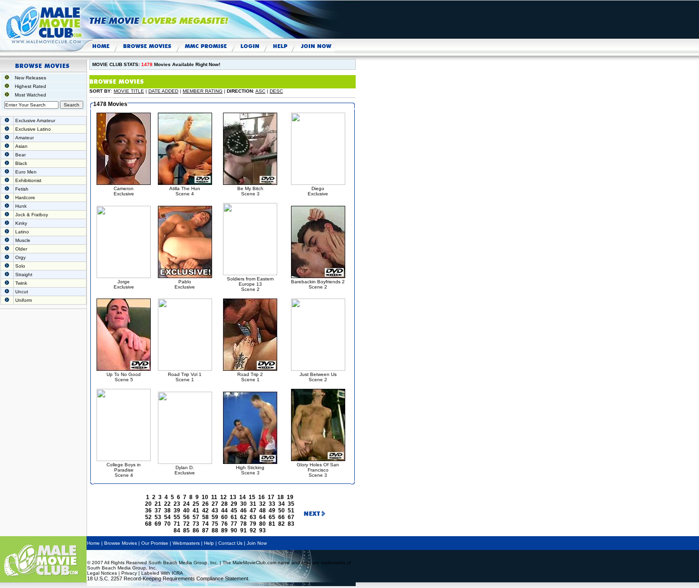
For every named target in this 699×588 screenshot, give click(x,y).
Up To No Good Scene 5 (124, 377)
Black (21, 163)
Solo (20, 266)
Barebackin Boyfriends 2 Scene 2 (318, 284)
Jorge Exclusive (124, 284)
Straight (23, 274)
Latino (22, 231)
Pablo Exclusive (185, 284)
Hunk (21, 206)
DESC (276, 91)
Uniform (23, 300)
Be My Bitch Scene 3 (250, 191)
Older (21, 248)
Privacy (129, 573)
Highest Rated (30, 86)
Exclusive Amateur (35, 120)
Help (209, 543)
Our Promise (154, 543)
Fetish (22, 189)
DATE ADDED (163, 91)
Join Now (257, 543)
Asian (21, 146)
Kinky (21, 223)
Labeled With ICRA (162, 573)
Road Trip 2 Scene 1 (250, 377)
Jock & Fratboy (31, 214)
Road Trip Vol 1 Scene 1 (185, 377)
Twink (21, 283)
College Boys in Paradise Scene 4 (124, 470)
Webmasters (186, 543)
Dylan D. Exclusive (185, 470)
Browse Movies (120, 543)
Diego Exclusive (318, 191)
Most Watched (30, 94)
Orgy (20, 257)
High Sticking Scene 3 (250, 470)
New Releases (30, 77)
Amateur (24, 137)
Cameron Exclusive (124, 191)
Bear (20, 154)
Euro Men (26, 171)
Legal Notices (102, 573)
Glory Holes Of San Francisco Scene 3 (318, 470)
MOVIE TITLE (129, 91)
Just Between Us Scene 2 (318, 377)
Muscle (22, 240)
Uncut (21, 291)
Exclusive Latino (33, 129)
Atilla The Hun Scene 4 (184, 191)
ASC (260, 91)
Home (93, 543)
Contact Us (230, 543)
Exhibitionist (28, 180)
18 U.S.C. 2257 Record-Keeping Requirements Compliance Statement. (168, 578)
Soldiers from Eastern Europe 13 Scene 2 (250, 284)
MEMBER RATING (203, 91)
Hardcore (25, 197)
